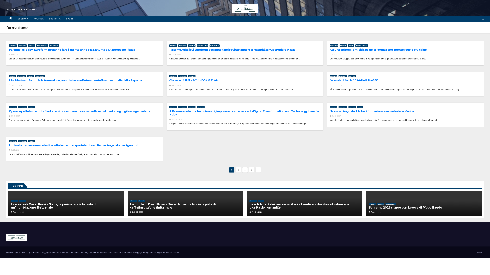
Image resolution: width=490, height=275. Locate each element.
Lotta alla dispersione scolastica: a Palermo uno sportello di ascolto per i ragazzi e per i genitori (73, 145)
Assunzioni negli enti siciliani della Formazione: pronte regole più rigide (378, 49)
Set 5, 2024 (336, 116)
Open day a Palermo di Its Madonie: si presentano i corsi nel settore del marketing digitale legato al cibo (80, 111)
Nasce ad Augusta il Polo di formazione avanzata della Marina (372, 111)
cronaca (23, 19)
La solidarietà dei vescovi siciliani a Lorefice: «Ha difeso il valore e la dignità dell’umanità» (299, 205)
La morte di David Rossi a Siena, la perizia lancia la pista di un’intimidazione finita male (53, 205)
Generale (31, 45)
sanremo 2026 (390, 204)
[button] (483, 19)
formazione (22, 45)
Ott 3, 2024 (15, 116)
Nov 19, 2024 (337, 54)
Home (479, 252)
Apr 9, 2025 (16, 54)
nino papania (40, 76)
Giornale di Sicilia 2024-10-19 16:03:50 (354, 80)
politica (39, 19)
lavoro (360, 107)
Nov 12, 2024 (16, 85)
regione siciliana (361, 45)
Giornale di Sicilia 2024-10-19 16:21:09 (193, 80)
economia (54, 19)
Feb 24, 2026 (18, 212)
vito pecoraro (54, 45)
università (200, 107)
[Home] (10, 19)
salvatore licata (42, 45)
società (261, 201)
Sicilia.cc (175, 252)
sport (69, 19)
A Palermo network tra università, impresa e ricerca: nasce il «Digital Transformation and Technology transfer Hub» (244, 112)
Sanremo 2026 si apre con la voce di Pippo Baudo (405, 207)
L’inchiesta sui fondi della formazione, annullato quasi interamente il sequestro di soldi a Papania (75, 80)
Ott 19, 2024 (176, 85)
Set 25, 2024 (177, 119)
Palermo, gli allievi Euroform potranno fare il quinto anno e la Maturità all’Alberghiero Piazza (72, 49)
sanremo (381, 204)
